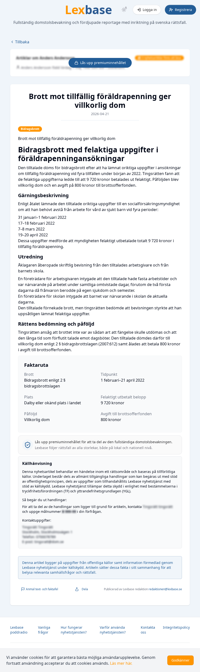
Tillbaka (22, 42)
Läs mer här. (121, 663)
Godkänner (180, 660)
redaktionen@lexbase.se (165, 589)
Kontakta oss (148, 630)
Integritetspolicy (176, 627)
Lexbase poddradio (18, 630)
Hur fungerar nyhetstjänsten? (74, 630)
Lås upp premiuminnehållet (103, 62)
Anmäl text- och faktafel (42, 589)
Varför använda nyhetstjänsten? (113, 630)
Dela (85, 589)
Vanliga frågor (44, 630)
